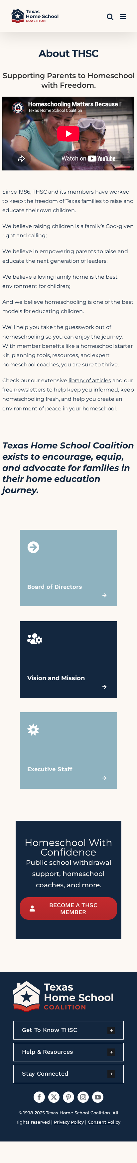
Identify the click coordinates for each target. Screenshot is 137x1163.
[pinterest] (68, 1097)
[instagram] (83, 1097)
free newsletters (24, 390)
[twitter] (54, 1097)
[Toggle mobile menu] (123, 16)
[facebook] (39, 1097)
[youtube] (97, 1097)
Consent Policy (104, 1122)
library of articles (89, 380)
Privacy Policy (69, 1122)
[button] (68, 1030)
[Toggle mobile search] (110, 16)
